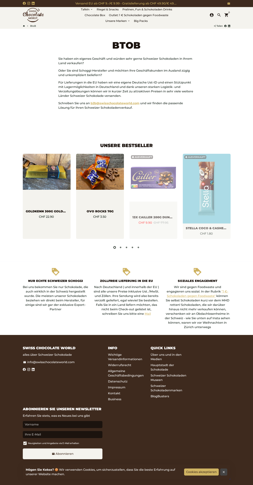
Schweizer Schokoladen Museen (168, 378)
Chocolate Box (95, 15)
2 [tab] (120, 247)
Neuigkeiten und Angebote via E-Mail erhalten (53, 443)
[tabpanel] (47, 196)
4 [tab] (132, 247)
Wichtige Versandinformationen (125, 357)
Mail (148, 313)
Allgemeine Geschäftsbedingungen (126, 373)
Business (114, 399)
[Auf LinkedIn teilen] (229, 25)
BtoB (33, 25)
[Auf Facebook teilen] (225, 25)
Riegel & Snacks (108, 9)
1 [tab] (114, 247)
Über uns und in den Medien (166, 357)
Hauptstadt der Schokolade (162, 367)
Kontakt (114, 393)
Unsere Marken (117, 21)
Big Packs (141, 21)
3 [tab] (126, 247)
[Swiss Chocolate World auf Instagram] (28, 3)
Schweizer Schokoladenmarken (166, 388)
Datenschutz (117, 381)
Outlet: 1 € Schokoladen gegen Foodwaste (138, 15)
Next (226, 197)
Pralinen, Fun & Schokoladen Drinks (147, 9)
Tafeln (87, 9)
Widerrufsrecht (119, 365)
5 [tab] (138, 247)
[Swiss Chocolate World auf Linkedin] (33, 3)
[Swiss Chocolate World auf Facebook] (24, 3)
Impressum (116, 387)
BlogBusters (160, 396)
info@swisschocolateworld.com (49, 362)
